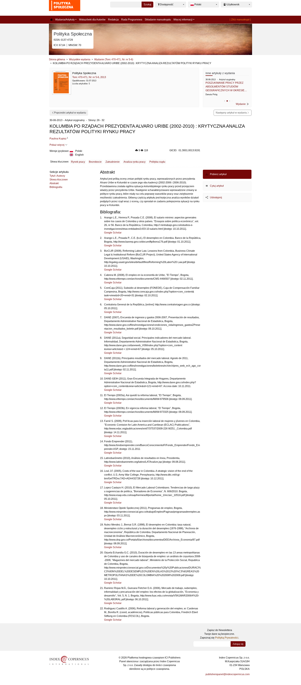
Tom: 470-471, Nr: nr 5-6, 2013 (89, 77)
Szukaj (147, 4)
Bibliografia (56, 187)
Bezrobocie (95, 161)
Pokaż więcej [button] (57, 144)
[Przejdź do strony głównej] (51, 19)
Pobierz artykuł (218, 174)
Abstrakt (54, 183)
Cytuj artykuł (216, 185)
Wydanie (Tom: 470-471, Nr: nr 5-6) (113, 59)
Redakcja (113, 19)
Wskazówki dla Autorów (92, 19)
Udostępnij (215, 197)
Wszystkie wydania (79, 59)
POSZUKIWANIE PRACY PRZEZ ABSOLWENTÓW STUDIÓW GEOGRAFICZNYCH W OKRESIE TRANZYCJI (225, 86)
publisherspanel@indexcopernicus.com (228, 674)
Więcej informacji (183, 19)
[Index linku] (69, 660)
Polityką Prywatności (226, 637)
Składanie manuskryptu (158, 19)
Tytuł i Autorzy (57, 175)
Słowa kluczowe (59, 179)
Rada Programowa (131, 19)
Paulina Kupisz (58, 138)
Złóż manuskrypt (240, 19)
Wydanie (241, 104)
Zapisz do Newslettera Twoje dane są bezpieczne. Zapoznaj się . (219, 634)
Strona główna (57, 59)
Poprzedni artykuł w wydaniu (70, 112)
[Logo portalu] (64, 8)
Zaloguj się (238, 644)
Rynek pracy (78, 161)
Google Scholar (112, 232)
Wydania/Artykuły (65, 19)
